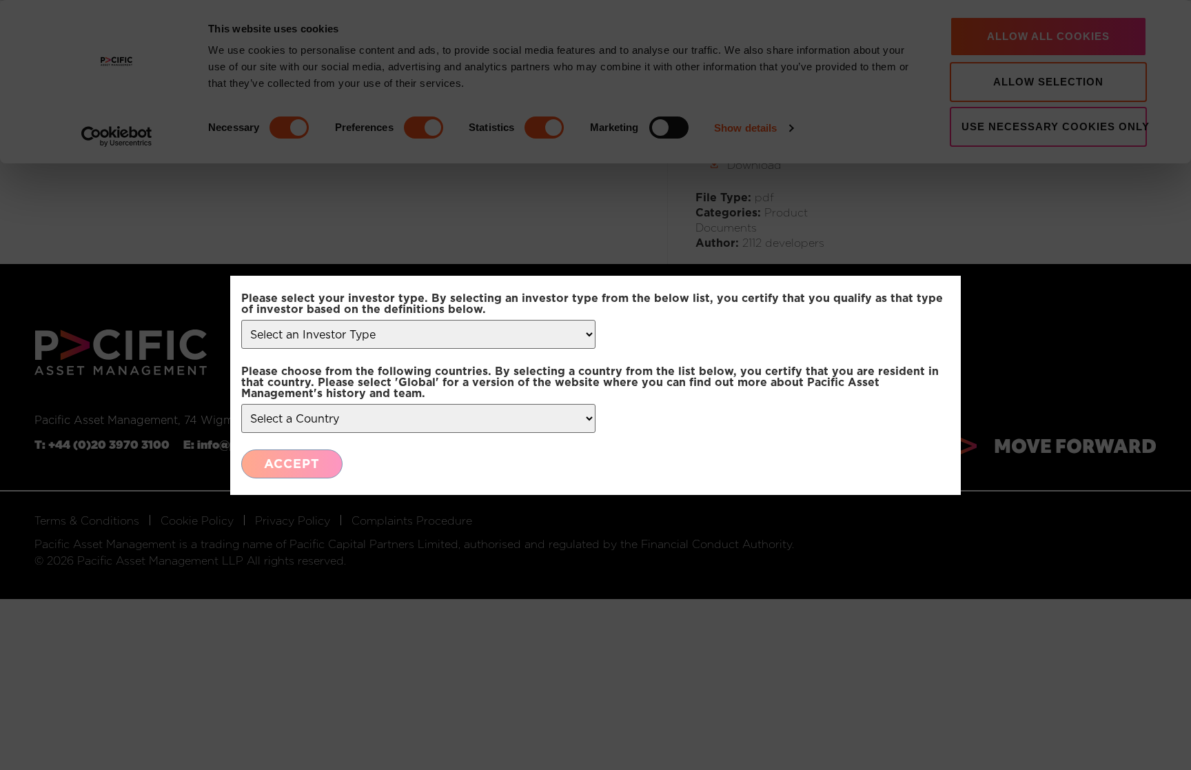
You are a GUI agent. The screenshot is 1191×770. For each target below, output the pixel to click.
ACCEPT (292, 463)
